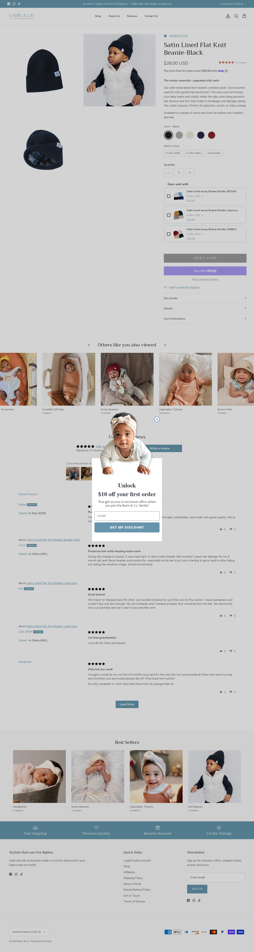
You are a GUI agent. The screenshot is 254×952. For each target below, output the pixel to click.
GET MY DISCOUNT (127, 527)
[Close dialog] (157, 419)
